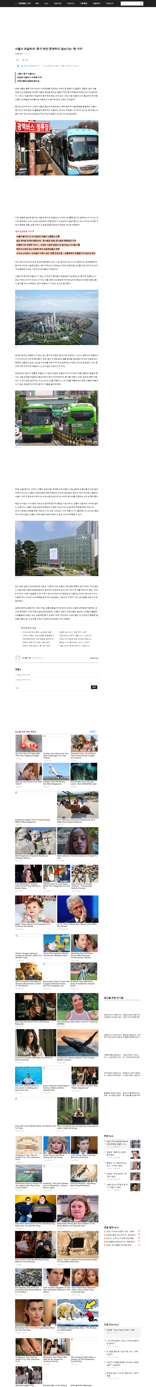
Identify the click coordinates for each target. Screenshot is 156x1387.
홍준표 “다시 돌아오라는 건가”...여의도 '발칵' (75, 642)
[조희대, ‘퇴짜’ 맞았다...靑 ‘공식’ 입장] (122, 1176)
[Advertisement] (78, 27)
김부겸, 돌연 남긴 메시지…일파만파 (120, 1235)
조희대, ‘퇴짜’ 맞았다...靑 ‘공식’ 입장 (36, 646)
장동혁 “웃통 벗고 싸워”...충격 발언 (36, 642)
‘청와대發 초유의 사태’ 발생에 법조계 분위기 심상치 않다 (38, 639)
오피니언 (57, 3)
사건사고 (70, 3)
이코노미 (109, 3)
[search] (141, 3)
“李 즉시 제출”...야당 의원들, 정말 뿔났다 (38, 635)
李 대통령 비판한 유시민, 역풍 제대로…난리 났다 (121, 1242)
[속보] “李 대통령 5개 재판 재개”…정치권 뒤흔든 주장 (121, 1245)
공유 (26, 60)
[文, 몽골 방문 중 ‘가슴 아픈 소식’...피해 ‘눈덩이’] (122, 1354)
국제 (37, 3)
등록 (94, 687)
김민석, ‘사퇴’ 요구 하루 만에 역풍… (120, 1238)
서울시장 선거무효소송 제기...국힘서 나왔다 (74, 646)
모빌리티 (96, 3)
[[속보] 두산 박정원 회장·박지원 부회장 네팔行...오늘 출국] (122, 1144)
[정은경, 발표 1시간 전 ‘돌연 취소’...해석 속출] (122, 1375)
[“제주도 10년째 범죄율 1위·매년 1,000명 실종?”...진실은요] (122, 1365)
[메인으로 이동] (23, 4)
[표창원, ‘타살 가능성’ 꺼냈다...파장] (122, 1332)
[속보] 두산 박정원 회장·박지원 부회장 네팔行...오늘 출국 (75, 639)
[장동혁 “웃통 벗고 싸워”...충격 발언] (122, 1154)
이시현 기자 (18, 54)
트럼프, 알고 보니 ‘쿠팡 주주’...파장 (72, 632)
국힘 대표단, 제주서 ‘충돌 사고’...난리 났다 (75, 635)
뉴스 (46, 3)
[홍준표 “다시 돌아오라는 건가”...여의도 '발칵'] (122, 1165)
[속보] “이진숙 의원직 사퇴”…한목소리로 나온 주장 (121, 1231)
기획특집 (83, 3)
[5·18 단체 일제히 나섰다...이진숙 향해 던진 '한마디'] (122, 1343)
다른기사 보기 (94, 658)
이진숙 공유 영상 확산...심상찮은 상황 (36, 632)
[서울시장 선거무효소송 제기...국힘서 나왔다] (122, 1187)
